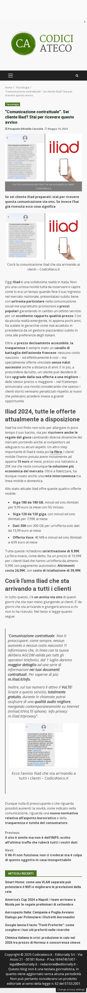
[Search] (77, 76)
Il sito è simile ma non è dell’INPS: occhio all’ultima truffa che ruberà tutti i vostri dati (41, 837)
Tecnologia (12, 104)
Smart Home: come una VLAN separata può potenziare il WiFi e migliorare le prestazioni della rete (43, 887)
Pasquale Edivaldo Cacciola (25, 129)
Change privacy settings (71, 989)
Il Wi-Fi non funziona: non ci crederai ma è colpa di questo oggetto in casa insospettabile (43, 855)
